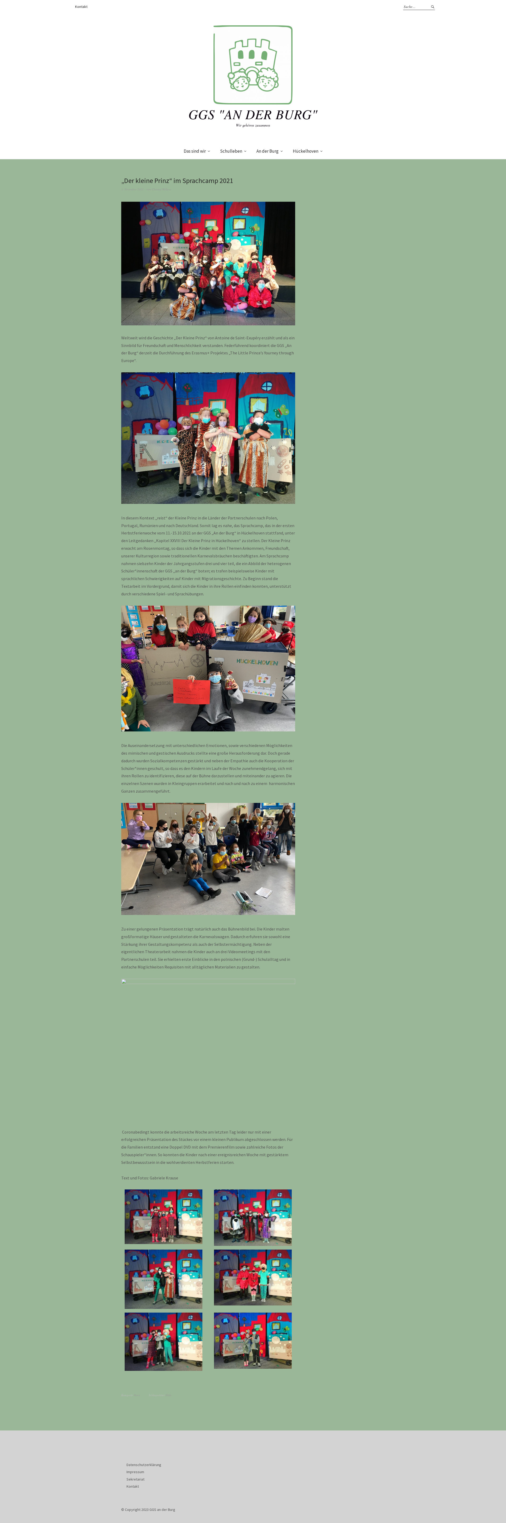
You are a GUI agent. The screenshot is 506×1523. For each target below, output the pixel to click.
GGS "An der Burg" (253, 114)
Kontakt (81, 6)
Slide (169, 1395)
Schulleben (231, 151)
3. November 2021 (132, 189)
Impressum (135, 1471)
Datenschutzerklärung (143, 1464)
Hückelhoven (305, 151)
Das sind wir (195, 151)
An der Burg (267, 151)
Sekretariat (135, 1479)
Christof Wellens (161, 189)
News (137, 1395)
